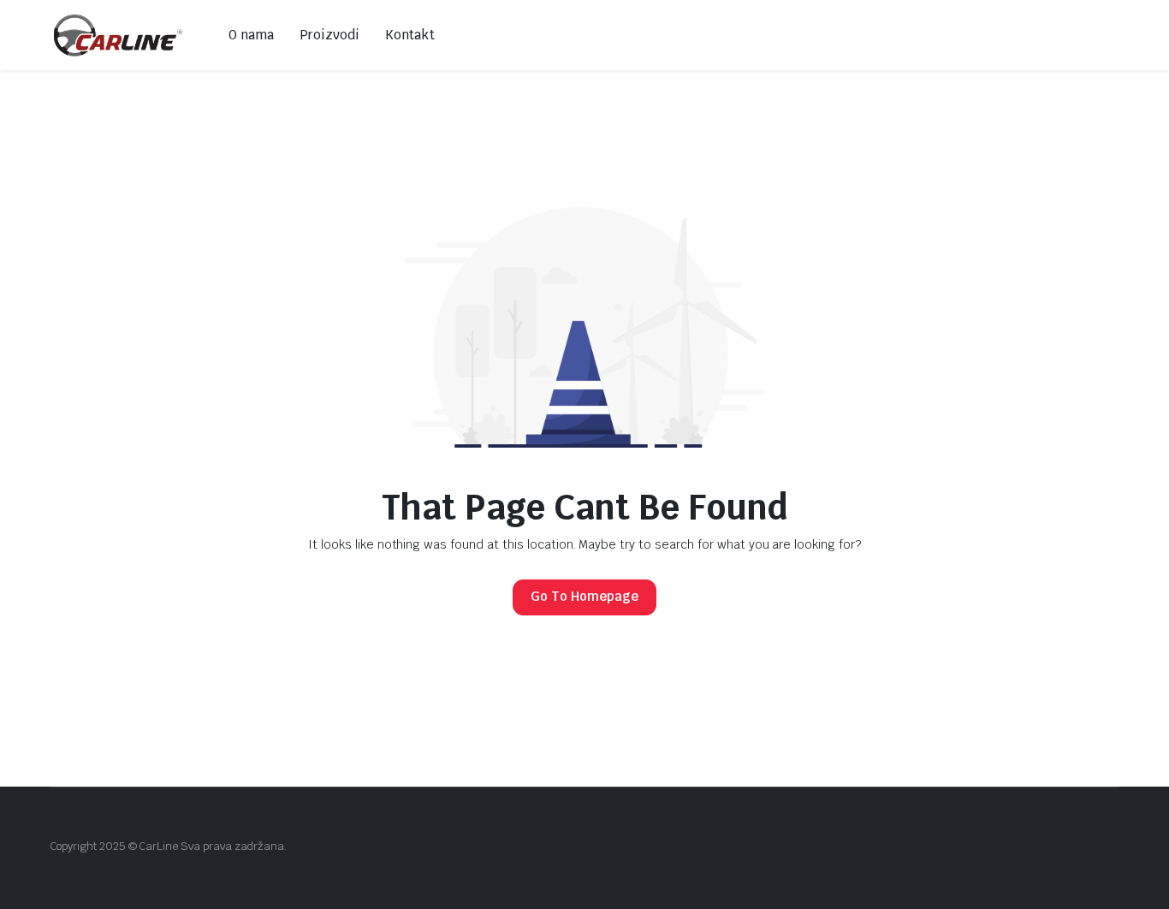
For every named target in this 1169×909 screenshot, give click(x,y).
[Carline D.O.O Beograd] (120, 35)
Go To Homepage (584, 596)
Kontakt (410, 35)
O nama (251, 35)
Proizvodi (329, 35)
